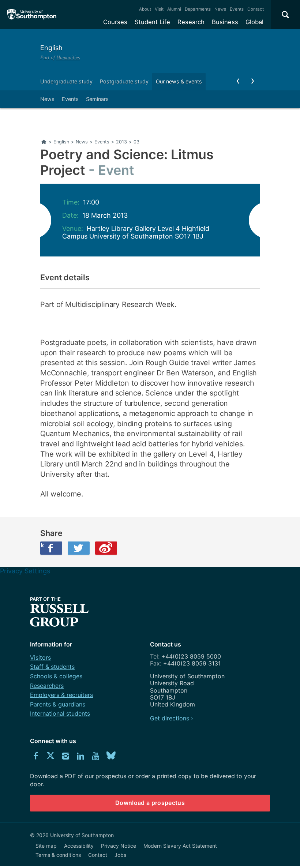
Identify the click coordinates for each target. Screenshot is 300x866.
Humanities (68, 57)
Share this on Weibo (106, 548)
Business (225, 22)
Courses (115, 22)
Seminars (97, 99)
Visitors (40, 657)
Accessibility (79, 846)
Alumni (174, 9)
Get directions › (171, 718)
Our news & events (179, 81)
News (220, 9)
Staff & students (52, 666)
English (51, 48)
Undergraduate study (66, 81)
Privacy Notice (118, 846)
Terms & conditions (58, 855)
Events (237, 9)
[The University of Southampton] (32, 14)
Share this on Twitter (79, 548)
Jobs (120, 855)
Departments (198, 9)
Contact (255, 9)
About (145, 9)
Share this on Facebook (42, 545)
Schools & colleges (56, 676)
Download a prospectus (150, 802)
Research (191, 22)
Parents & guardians (57, 704)
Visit (159, 9)
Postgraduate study (124, 81)
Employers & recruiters (61, 694)
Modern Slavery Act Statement (180, 846)
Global (254, 22)
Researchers (47, 685)
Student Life (152, 22)
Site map (46, 846)
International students (60, 713)
